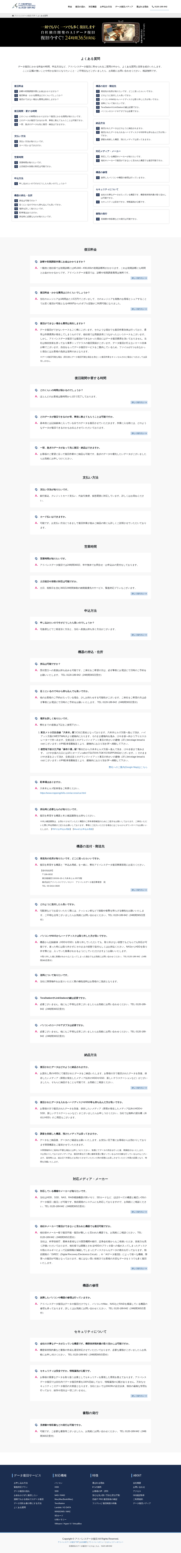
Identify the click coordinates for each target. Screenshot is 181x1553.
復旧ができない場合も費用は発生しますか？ (39, 99)
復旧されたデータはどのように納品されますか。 (123, 128)
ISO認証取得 (138, 1495)
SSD (57, 1491)
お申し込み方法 (21, 1483)
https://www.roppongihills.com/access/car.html (63, 793)
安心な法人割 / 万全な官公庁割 (106, 1495)
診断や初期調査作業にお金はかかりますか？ (39, 91)
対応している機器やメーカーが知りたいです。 (122, 156)
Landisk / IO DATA (63, 1507)
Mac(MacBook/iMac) (64, 1499)
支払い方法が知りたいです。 (32, 141)
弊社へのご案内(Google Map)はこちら (128, 767)
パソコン (59, 1483)
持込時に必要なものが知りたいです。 (36, 216)
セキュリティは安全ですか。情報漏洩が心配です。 (123, 202)
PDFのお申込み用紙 (61, 829)
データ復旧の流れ (22, 1491)
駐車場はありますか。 (29, 212)
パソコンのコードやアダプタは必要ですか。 (121, 111)
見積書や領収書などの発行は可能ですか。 (120, 219)
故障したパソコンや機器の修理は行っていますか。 (123, 177)
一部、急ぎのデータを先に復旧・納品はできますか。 (43, 124)
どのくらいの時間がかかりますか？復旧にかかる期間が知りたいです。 (51, 116)
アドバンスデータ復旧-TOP (68, 1542)
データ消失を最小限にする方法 (28, 1503)
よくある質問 (20, 1507)
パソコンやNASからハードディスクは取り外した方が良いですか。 (130, 99)
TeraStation (60, 1503)
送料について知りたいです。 (114, 103)
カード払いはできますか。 (31, 145)
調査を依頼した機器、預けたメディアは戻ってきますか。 (126, 139)
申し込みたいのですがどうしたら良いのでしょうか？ (43, 183)
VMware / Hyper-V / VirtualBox (68, 1523)
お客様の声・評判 (100, 1491)
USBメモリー (60, 1519)
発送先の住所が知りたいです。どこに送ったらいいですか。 (127, 91)
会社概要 (137, 1483)
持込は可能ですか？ (28, 200)
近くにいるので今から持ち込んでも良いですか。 (41, 205)
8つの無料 (96, 1487)
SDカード (59, 1515)
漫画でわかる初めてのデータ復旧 (29, 1499)
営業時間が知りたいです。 (31, 162)
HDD (57, 1487)
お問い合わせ (139, 1487)
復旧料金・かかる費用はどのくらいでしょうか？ (41, 95)
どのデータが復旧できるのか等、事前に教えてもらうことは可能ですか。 (52, 120)
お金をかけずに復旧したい (26, 1495)
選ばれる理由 (98, 1483)
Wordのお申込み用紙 (83, 829)
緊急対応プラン (21, 1487)
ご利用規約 (138, 1499)
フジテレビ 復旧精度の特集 (104, 1503)
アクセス (137, 1491)
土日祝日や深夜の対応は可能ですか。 (36, 166)
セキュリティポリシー (114, 1542)
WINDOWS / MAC (63, 1511)
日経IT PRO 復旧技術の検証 (104, 1499)
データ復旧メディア (142, 1503)
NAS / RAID (60, 1495)
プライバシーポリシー (96, 1542)
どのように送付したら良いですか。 (117, 95)
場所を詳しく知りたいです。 (32, 208)
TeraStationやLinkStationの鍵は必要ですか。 (121, 107)
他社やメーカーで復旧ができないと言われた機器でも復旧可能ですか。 (132, 160)
